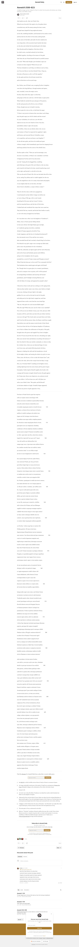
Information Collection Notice (39, 932)
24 (23, 782)
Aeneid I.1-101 (21, 893)
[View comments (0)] (29, 906)
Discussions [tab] (26, 889)
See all (19, 919)
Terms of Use (45, 931)
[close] (51, 914)
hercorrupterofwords (25, 816)
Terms (44, 938)
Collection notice (49, 938)
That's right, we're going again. (23, 903)
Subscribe (69, 2)
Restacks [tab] (25, 856)
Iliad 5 (21, 804)
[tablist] (22, 856)
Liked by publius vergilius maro (26, 869)
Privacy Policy (48, 932)
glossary (24, 774)
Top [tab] (18, 889)
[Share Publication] (64, 2)
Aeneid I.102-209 (22, 910)
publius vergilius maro (26, 896)
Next (58, 847)
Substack (33, 944)
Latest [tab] (21, 889)
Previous (22, 847)
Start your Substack (36, 941)
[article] (39, 895)
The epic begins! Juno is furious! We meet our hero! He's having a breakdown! (33, 895)
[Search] (61, 2)
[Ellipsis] (61, 868)
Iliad (22, 782)
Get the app (45, 941)
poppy (21, 868)
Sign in (75, 2)
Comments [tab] (20, 856)
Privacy (40, 938)
